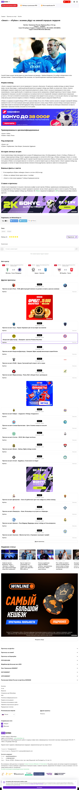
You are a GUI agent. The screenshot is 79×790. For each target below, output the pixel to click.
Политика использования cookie (9, 702)
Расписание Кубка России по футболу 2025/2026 (16, 680)
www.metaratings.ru (19, 738)
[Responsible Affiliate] (60, 774)
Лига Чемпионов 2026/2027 (9, 668)
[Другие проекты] (5, 2)
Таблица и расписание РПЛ (29, 5)
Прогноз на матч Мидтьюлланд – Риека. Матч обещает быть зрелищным (24, 375)
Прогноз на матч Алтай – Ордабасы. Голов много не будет (20, 460)
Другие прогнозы (8, 280)
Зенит (3, 231)
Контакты (3, 686)
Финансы (42, 713)
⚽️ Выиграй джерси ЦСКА (9, 5)
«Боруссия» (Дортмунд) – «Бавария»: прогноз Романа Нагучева (22, 339)
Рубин (9, 231)
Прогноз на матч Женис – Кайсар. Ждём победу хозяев (19, 449)
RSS (2, 695)
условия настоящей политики (36, 783)
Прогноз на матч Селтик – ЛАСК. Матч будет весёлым (18, 437)
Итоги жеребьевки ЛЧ (49, 5)
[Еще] (77, 2)
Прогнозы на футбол (7, 648)
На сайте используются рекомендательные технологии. (15, 769)
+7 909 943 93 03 (10, 758)
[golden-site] (8, 774)
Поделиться (71, 237)
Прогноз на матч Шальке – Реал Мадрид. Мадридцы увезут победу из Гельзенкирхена (28, 523)
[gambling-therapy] (49, 774)
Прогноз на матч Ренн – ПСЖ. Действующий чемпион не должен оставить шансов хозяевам (30, 289)
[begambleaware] (39, 774)
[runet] (2, 774)
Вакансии (3, 690)
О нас (2, 688)
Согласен (39, 787)
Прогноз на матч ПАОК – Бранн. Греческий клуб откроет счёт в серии (23, 363)
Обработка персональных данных (9, 704)
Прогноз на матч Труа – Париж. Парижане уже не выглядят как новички (24, 327)
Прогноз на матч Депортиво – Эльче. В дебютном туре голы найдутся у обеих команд (28, 499)
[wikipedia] (19, 774)
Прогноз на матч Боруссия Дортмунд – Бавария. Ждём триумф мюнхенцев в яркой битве (30, 351)
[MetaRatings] (6, 733)
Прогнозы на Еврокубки (8, 656)
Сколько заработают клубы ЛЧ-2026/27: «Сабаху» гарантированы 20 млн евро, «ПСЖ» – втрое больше (45, 566)
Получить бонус (39, 639)
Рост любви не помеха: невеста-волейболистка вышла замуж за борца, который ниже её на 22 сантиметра (62, 566)
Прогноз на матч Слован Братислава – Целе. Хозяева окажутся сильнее (24, 425)
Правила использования (7, 700)
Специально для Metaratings (8, 693)
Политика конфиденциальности (9, 697)
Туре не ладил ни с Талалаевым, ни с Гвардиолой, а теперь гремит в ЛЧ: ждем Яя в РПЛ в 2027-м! (26, 566)
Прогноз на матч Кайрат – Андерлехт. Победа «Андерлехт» (20, 413)
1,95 (56, 191)
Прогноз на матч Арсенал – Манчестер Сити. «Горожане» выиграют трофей (25, 535)
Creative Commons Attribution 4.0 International (35, 764)
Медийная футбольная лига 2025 (11, 664)
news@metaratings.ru (11, 756)
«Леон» (38, 191)
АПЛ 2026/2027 (5, 676)
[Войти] (74, 2)
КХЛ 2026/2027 (5, 672)
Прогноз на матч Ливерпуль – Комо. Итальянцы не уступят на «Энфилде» (25, 511)
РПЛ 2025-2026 (5, 660)
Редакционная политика (7, 707)
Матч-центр (5, 261)
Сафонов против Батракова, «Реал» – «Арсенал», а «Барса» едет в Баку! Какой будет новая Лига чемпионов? (9, 566)
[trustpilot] (28, 774)
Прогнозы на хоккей (7, 652)
